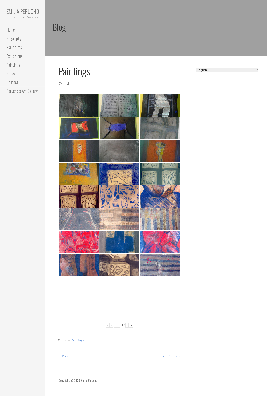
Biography (13, 38)
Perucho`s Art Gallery (22, 90)
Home (10, 29)
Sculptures (14, 47)
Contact (12, 82)
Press (10, 73)
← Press (63, 356)
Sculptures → (171, 356)
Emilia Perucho (23, 11)
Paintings (13, 64)
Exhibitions (14, 56)
